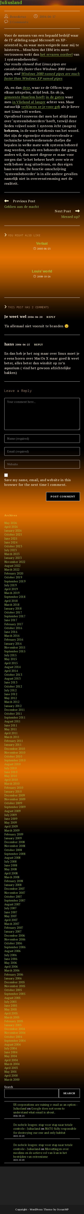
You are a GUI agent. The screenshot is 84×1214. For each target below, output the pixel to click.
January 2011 (13, 745)
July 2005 (10, 1002)
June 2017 (10, 620)
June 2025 (10, 538)
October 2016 (13, 628)
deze (26, 87)
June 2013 (10, 682)
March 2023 (12, 554)
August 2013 (12, 678)
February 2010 (13, 788)
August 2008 (12, 858)
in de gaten (55, 97)
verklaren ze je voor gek (40, 106)
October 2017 (13, 612)
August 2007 (12, 904)
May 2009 (10, 822)
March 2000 (12, 1080)
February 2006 (13, 974)
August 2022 (12, 566)
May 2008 (10, 869)
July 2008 (10, 861)
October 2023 (13, 546)
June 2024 (10, 542)
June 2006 (10, 959)
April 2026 (11, 527)
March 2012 (12, 702)
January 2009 (13, 838)
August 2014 (12, 667)
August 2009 (12, 811)
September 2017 (15, 616)
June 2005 (10, 1005)
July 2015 (10, 655)
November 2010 (14, 752)
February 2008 (13, 881)
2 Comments (19, 22)
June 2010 (10, 772)
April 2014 (11, 671)
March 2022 (12, 569)
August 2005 (12, 998)
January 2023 (13, 558)
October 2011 (13, 714)
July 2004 (10, 1048)
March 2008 (12, 877)
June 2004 (10, 1052)
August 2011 (12, 721)
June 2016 (10, 632)
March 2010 (12, 784)
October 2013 (13, 675)
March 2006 (12, 970)
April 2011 (11, 733)
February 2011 (13, 741)
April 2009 (11, 826)
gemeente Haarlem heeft (24, 97)
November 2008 (14, 846)
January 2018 (13, 608)
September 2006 (15, 947)
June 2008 (10, 865)
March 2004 (12, 1064)
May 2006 (10, 963)
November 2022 (14, 562)
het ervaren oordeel (56, 54)
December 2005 (14, 982)
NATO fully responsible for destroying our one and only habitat (44, 1130)
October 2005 (13, 990)
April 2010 (11, 780)
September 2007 (15, 900)
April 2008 (11, 873)
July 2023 (10, 550)
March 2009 (12, 830)
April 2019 (11, 589)
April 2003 (11, 1068)
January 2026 (13, 531)
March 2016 (12, 636)
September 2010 (15, 760)
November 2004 (14, 1033)
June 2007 (10, 912)
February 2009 (13, 834)
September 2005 (15, 994)
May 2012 (10, 698)
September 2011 (15, 717)
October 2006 (13, 943)
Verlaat (42, 243)
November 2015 (14, 647)
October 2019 (13, 577)
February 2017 (13, 624)
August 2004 (12, 1044)
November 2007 (14, 893)
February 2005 (13, 1021)
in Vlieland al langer (28, 102)
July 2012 (10, 690)
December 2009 (14, 795)
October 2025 (13, 534)
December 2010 (14, 749)
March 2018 (12, 605)
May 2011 (10, 729)
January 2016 (13, 644)
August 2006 (12, 951)
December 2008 (14, 842)
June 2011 (10, 725)
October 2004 (13, 1037)
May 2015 (10, 659)
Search (8, 1087)
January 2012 (13, 706)
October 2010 (13, 756)
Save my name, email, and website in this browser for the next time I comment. (37, 482)
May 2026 (10, 523)
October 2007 (13, 897)
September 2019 (15, 581)
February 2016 (13, 639)
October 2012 (13, 686)
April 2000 (11, 1075)
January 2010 (13, 791)
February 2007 (13, 928)
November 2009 (14, 799)
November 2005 (14, 986)
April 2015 (11, 663)
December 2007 (14, 889)
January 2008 (13, 885)
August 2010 (12, 764)
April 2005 (11, 1013)
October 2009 (13, 803)
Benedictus (18, 17)
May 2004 (10, 1056)
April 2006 (11, 967)
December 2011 (14, 710)
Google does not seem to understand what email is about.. (39, 1110)
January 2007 (13, 931)
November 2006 (14, 939)
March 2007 (12, 924)
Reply (51, 316)
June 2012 (10, 694)
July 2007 (10, 908)
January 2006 (13, 978)
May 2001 (10, 1072)
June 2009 (10, 819)
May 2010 (10, 776)
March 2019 (12, 593)
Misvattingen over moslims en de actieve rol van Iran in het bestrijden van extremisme (41, 1153)
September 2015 (15, 651)
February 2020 (13, 573)
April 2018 (11, 601)
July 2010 (10, 768)
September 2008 (15, 854)
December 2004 (14, 1029)
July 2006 (10, 955)
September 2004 (15, 1041)
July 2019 (10, 585)
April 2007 (11, 920)
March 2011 (12, 737)
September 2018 (15, 597)
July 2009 (10, 815)
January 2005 (13, 1025)
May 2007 (10, 916)
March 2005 (12, 1017)
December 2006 (14, 935)
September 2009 (15, 807)
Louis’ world (42, 271)
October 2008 (13, 850)
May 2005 (10, 1009)
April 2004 (11, 1060)
